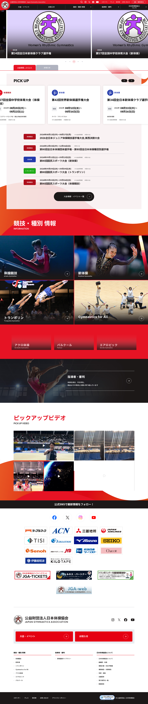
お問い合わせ (126, 2)
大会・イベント (23, 7)
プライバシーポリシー (59, 698)
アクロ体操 (19, 673)
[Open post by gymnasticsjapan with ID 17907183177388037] (59, 476)
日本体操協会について (106, 659)
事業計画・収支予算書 (106, 666)
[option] (74, 34)
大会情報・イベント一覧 (74, 196)
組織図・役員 (103, 662)
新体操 (18, 662)
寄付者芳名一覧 (104, 680)
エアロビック (20, 677)
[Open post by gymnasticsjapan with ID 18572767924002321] (44, 445)
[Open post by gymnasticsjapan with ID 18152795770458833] (28, 476)
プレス (112, 2)
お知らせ (51, 7)
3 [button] (74, 61)
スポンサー (105, 2)
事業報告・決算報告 (105, 670)
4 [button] (78, 61)
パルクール (19, 680)
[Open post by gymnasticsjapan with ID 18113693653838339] (89, 445)
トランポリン (20, 666)
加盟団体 (101, 677)
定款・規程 (102, 673)
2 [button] (70, 61)
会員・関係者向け (139, 2)
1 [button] (65, 61)
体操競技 (18, 659)
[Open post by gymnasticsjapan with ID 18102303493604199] (104, 476)
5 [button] (82, 61)
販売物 (118, 2)
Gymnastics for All (22, 670)
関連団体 (101, 684)
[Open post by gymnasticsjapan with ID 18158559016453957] (119, 445)
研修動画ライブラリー (64, 659)
